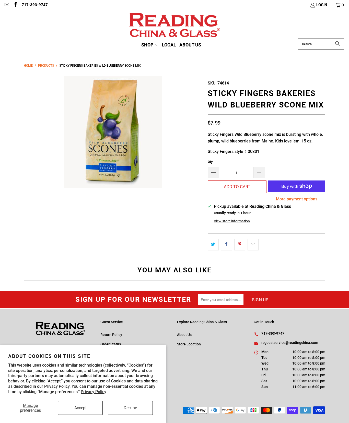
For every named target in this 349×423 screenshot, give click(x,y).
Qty (210, 162)
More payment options (296, 199)
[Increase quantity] (259, 172)
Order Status (110, 344)
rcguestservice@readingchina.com (289, 343)
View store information (232, 221)
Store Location (189, 344)
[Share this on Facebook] (226, 244)
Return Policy (111, 335)
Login (321, 5)
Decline (130, 407)
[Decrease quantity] (213, 172)
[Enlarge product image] (113, 132)
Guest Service (111, 322)
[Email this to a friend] (253, 244)
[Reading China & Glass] (174, 26)
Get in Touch (264, 322)
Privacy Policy (93, 391)
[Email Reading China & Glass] (6, 5)
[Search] (337, 44)
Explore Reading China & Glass (202, 322)
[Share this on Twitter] (213, 244)
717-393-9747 (35, 5)
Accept (80, 407)
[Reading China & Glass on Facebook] (15, 5)
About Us (184, 335)
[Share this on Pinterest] (239, 244)
